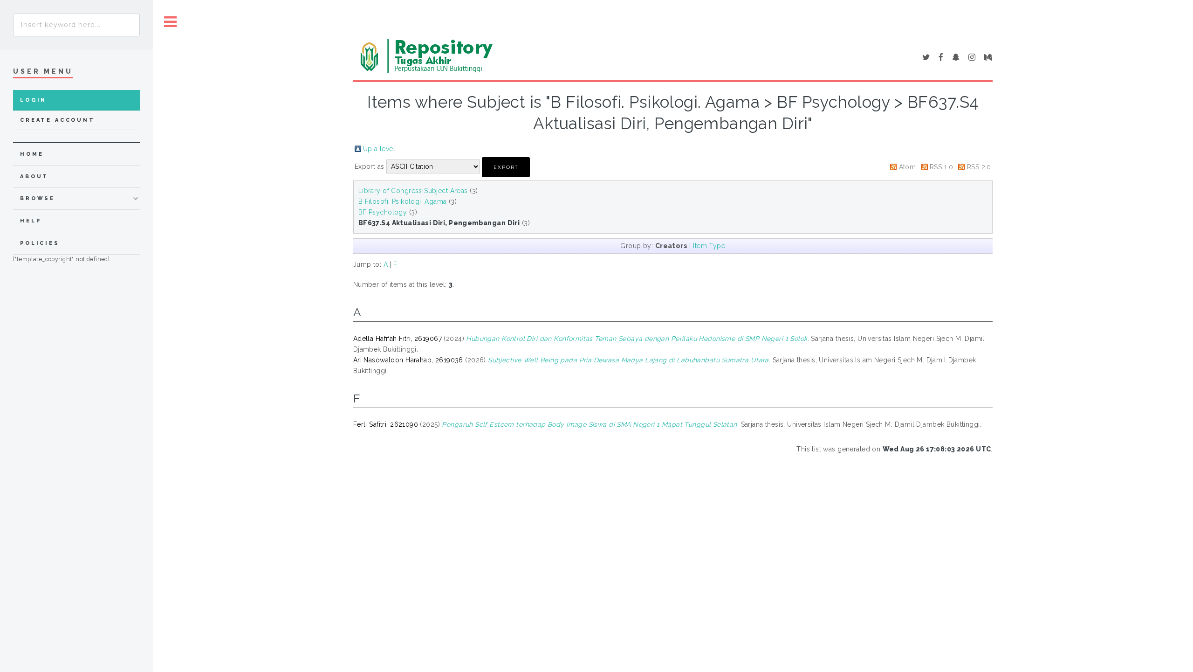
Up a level (379, 148)
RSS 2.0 (979, 167)
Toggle (170, 22)
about (34, 176)
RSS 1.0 (941, 167)
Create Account (57, 120)
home (31, 154)
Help (30, 221)
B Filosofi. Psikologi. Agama (402, 201)
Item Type (709, 245)
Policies (40, 243)
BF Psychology (382, 212)
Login (33, 100)
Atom (907, 167)
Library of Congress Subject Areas (413, 190)
